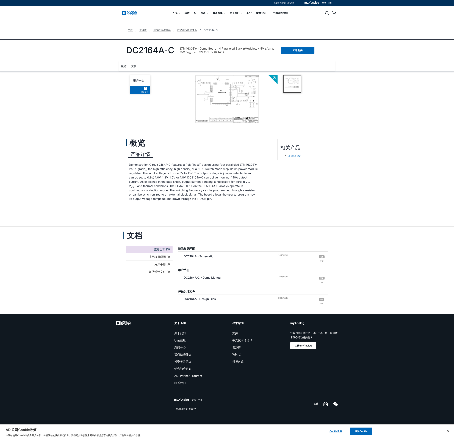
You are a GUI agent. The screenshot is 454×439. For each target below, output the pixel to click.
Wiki (235, 354)
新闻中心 (180, 347)
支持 (235, 333)
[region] (227, 431)
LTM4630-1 (295, 156)
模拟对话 (238, 361)
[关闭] (448, 431)
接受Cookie (361, 431)
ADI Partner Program (188, 376)
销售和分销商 (182, 368)
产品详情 (140, 154)
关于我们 (180, 333)
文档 (133, 66)
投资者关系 (181, 361)
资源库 (236, 347)
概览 (123, 66)
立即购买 (298, 50)
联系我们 (180, 383)
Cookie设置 (336, 431)
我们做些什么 (182, 354)
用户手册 (138, 80)
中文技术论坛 (240, 340)
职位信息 (180, 340)
